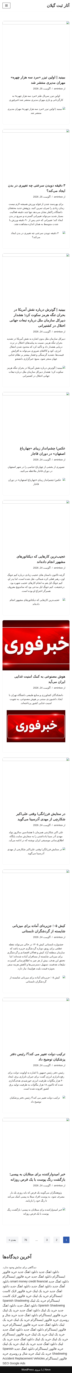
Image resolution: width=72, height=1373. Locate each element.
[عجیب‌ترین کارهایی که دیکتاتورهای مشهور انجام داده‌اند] (36, 525)
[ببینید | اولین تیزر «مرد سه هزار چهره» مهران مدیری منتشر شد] (36, 46)
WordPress (27, 1369)
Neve (48, 1369)
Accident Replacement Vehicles (24, 1358)
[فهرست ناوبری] (6, 5)
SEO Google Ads (14, 1363)
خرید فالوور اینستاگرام (16, 1276)
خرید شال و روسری (21, 1353)
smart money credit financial (29, 1281)
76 (25, 1239)
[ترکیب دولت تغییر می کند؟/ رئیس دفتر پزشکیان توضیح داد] (36, 1023)
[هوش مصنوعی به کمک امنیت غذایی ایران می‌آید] (36, 645)
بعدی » (12, 1239)
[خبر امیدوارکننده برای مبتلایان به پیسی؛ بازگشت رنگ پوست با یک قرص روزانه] (36, 1143)
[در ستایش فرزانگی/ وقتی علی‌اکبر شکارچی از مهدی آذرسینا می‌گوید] (36, 783)
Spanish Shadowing (16, 1300)
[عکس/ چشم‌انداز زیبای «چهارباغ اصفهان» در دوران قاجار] (36, 417)
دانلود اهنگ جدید (49, 1272)
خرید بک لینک (40, 1291)
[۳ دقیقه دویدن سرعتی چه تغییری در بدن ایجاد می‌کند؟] (36, 154)
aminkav (58, 88)
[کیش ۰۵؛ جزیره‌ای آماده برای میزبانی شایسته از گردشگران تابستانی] (36, 895)
